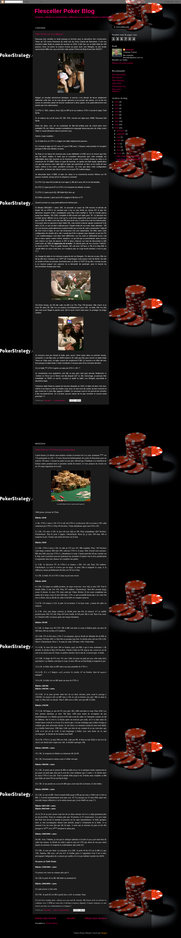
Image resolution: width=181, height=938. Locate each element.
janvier (119, 165)
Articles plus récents (45, 918)
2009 (117, 169)
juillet (119, 140)
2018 (117, 102)
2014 (117, 115)
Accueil (70, 918)
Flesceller (130, 50)
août (119, 137)
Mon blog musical (119, 74)
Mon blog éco (117, 77)
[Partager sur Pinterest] (80, 400)
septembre (121, 134)
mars (119, 150)
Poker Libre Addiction (116, 90)
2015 (117, 112)
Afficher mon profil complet (122, 63)
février (119, 153)
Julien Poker (117, 83)
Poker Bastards (118, 80)
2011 (117, 125)
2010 (117, 128)
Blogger (104, 933)
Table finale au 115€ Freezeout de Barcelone (55, 449)
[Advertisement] (70, 423)
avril (118, 147)
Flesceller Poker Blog (64, 11)
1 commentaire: (59, 400)
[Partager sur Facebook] (77, 400)
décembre (121, 131)
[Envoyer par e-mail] (70, 400)
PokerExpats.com (119, 86)
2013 (117, 118)
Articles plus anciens (96, 918)
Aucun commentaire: (61, 910)
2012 (117, 121)
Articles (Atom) (51, 923)
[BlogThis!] (73, 400)
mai (118, 144)
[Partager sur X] (75, 400)
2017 (117, 105)
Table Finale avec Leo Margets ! (49, 33)
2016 (117, 108)
